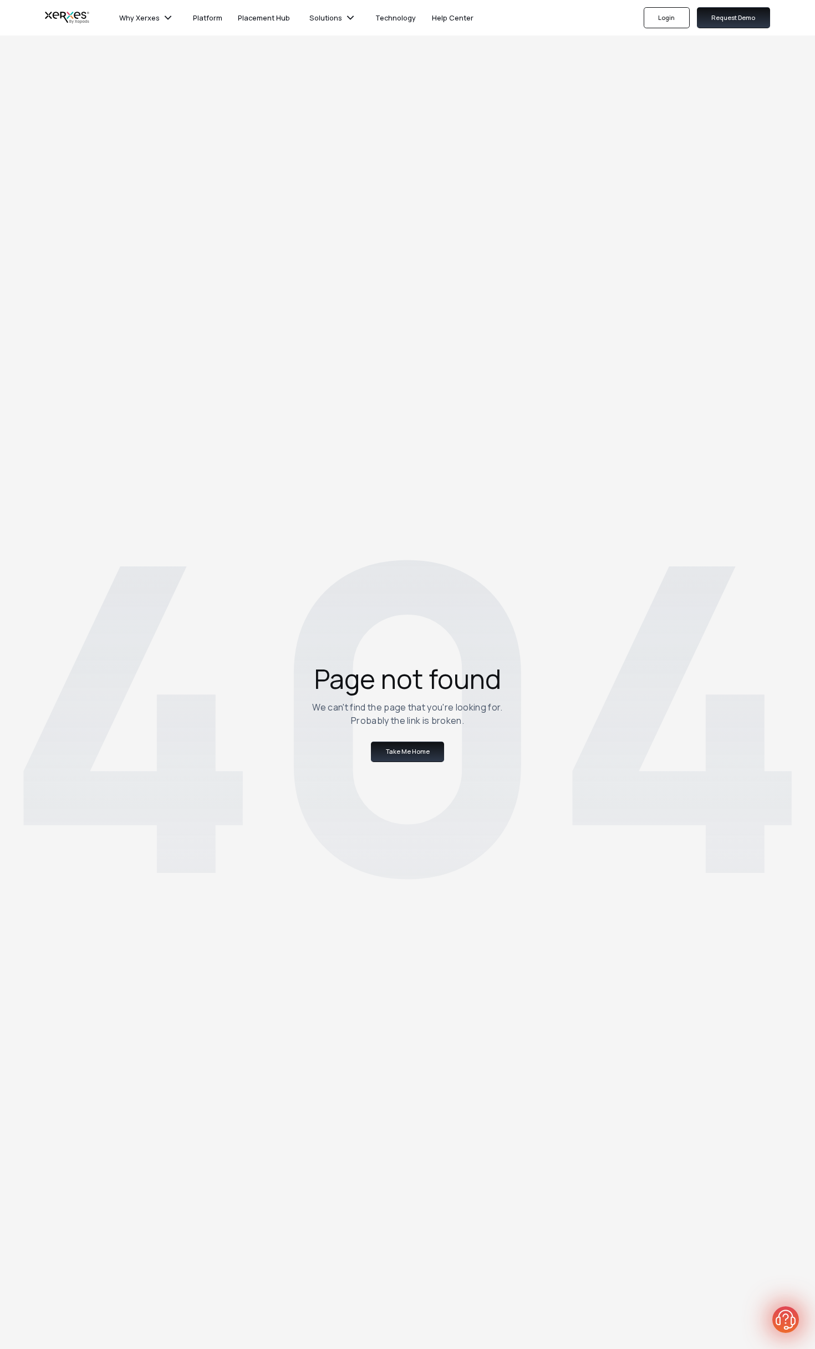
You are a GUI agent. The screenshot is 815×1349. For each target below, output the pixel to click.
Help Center (452, 18)
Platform (207, 18)
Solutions (325, 18)
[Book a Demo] (785, 1319)
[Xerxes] (67, 18)
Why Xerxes (139, 18)
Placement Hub (264, 18)
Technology (395, 18)
